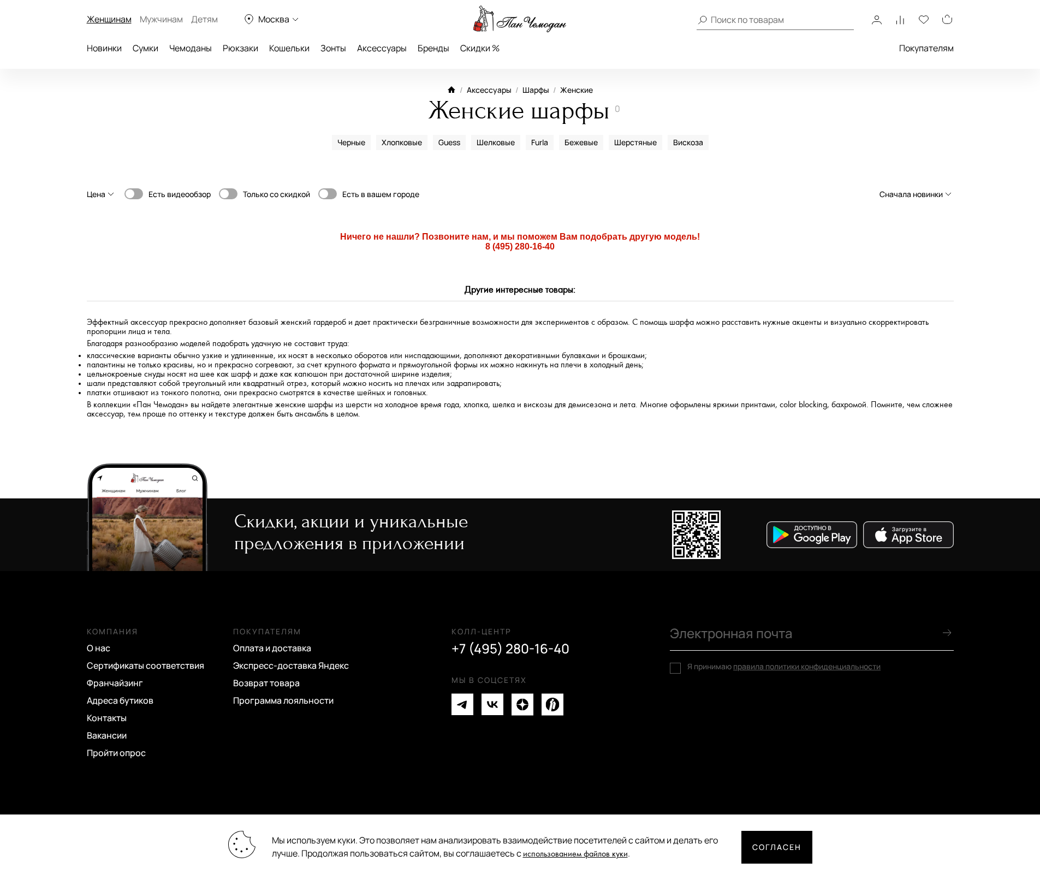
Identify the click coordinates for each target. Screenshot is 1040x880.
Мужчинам (161, 19)
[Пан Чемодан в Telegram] (462, 704)
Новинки (104, 48)
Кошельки (289, 48)
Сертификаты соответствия (145, 665)
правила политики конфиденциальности (807, 666)
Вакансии (107, 735)
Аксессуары (382, 48)
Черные (351, 142)
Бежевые (581, 142)
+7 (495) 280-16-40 (510, 648)
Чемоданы (190, 48)
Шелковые (496, 142)
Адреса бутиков (120, 700)
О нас (98, 648)
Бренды (433, 48)
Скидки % (480, 48)
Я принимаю (784, 666)
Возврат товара (266, 683)
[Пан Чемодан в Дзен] (522, 704)
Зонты (333, 48)
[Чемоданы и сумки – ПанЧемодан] (519, 19)
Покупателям (926, 48)
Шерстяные (635, 142)
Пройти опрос (116, 753)
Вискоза (688, 142)
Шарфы (535, 90)
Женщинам (109, 19)
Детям (204, 19)
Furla (539, 142)
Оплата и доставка (272, 648)
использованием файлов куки (575, 854)
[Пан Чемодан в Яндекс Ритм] (552, 704)
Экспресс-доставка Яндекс (291, 665)
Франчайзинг (115, 683)
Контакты (107, 718)
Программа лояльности (283, 700)
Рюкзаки (240, 48)
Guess (449, 142)
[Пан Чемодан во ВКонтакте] (492, 704)
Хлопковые (402, 142)
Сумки (145, 48)
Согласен (776, 847)
